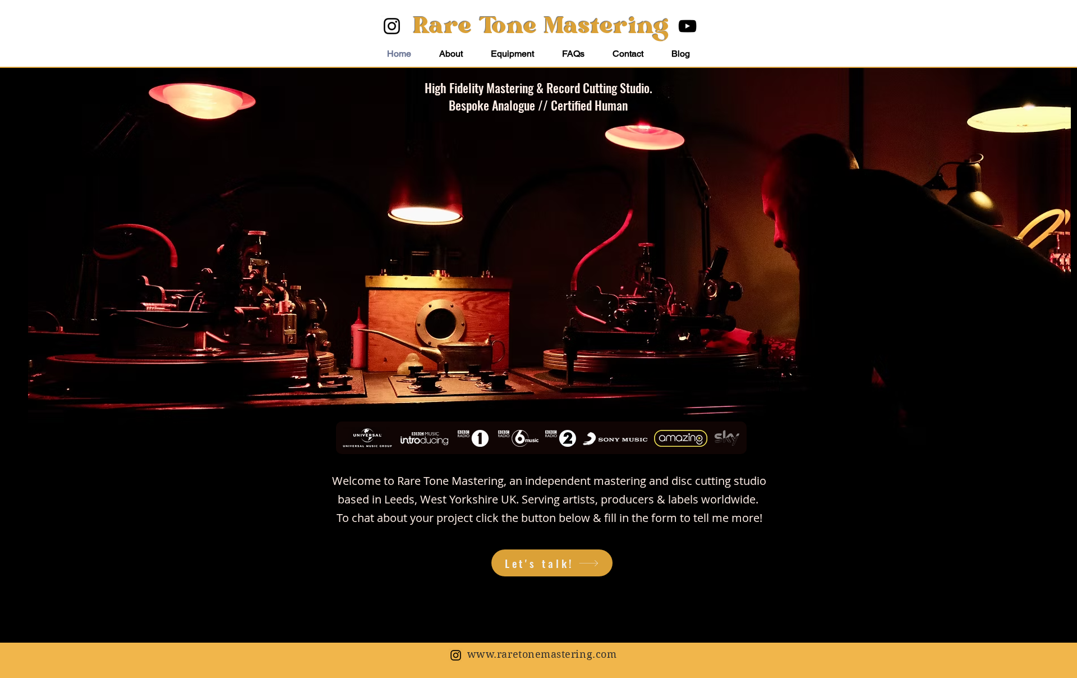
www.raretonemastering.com (542, 654)
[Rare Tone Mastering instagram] (456, 655)
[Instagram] (392, 26)
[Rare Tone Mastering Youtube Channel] (687, 26)
